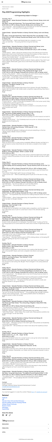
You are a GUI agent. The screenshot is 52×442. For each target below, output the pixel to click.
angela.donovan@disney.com (11, 387)
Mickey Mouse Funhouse (9, 404)
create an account (41, 392)
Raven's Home (6, 406)
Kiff (3, 399)
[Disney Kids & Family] (26, 2)
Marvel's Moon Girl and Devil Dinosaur (13, 401)
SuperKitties (5, 409)
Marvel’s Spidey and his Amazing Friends (14, 402)
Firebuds (4, 397)
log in (33, 392)
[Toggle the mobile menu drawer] (2, 2)
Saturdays (5, 407)
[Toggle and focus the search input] (49, 2)
